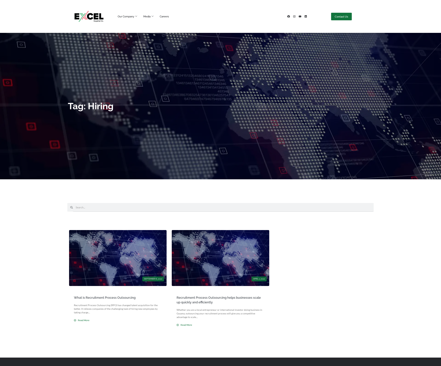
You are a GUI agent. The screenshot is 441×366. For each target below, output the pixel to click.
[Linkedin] (305, 16)
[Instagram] (294, 16)
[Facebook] (288, 16)
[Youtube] (300, 16)
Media (147, 16)
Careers (164, 16)
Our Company (126, 16)
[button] (153, 279)
